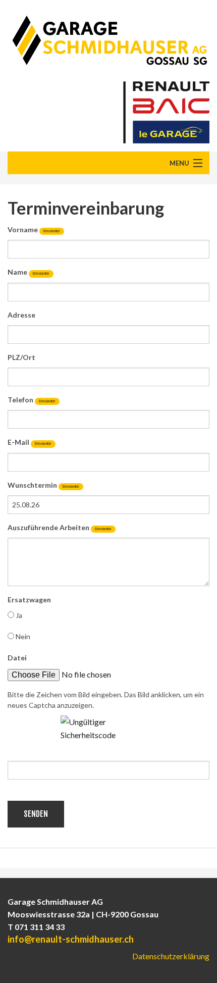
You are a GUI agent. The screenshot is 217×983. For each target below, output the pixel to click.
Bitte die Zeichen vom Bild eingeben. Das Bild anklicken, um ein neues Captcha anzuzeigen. (106, 699)
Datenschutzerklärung (170, 956)
